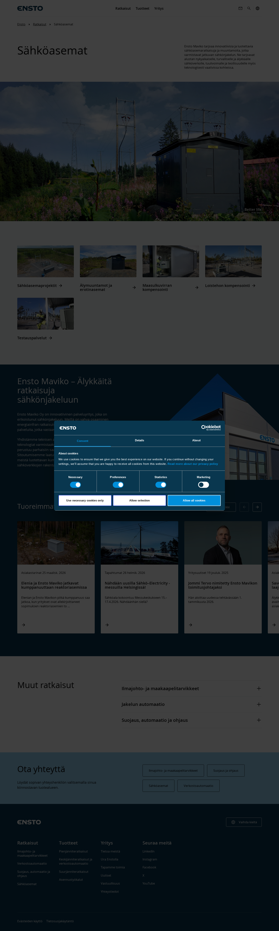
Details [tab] (139, 440)
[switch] (118, 485)
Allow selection (139, 500)
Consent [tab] (82, 440)
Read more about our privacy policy (193, 463)
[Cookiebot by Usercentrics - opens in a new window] (204, 428)
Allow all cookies (194, 500)
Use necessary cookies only (85, 500)
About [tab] (196, 440)
